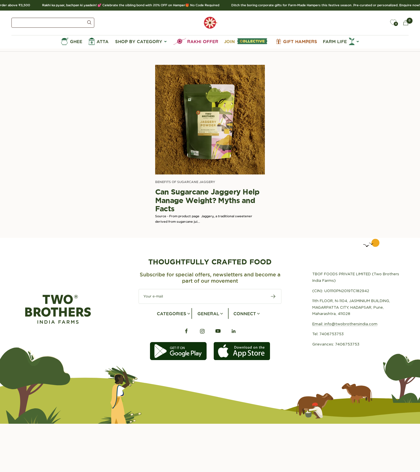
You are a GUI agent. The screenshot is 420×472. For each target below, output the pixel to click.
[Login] (380, 22)
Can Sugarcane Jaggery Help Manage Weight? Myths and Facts (207, 200)
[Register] (273, 296)
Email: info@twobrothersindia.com (344, 324)
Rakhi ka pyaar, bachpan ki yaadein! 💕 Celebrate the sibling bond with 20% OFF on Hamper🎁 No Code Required (125, 5)
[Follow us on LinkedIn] (233, 331)
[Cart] (406, 22)
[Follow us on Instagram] (202, 331)
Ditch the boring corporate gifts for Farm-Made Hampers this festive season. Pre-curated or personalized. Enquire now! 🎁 (323, 5)
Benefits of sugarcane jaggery (185, 182)
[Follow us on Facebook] (186, 331)
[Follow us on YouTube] (218, 331)
